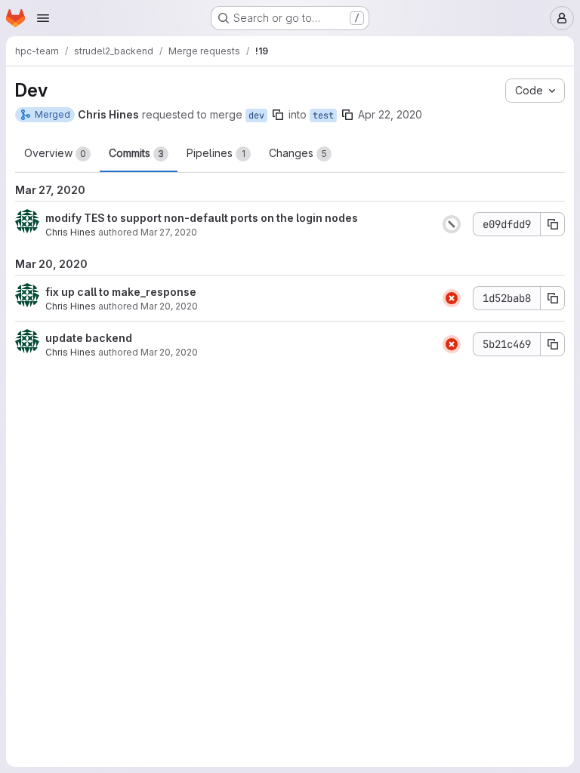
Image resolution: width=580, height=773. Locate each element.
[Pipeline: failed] (452, 298)
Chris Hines (70, 232)
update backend (88, 337)
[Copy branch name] (278, 115)
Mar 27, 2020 (168, 232)
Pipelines (216, 152)
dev (256, 115)
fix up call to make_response (120, 291)
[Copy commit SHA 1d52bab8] (553, 298)
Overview (55, 152)
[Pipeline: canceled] (452, 224)
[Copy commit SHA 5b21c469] (553, 344)
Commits (136, 152)
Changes (298, 152)
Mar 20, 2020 (169, 306)
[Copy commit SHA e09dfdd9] (553, 224)
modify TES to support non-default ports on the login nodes (201, 217)
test (323, 115)
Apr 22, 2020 (390, 114)
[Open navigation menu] (43, 18)
